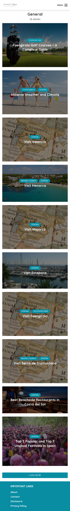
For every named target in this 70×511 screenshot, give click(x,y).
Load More (35, 475)
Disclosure (16, 501)
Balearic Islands (28, 181)
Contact (15, 496)
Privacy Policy (19, 505)
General (43, 90)
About (14, 492)
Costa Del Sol (35, 40)
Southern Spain (41, 311)
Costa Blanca (28, 90)
